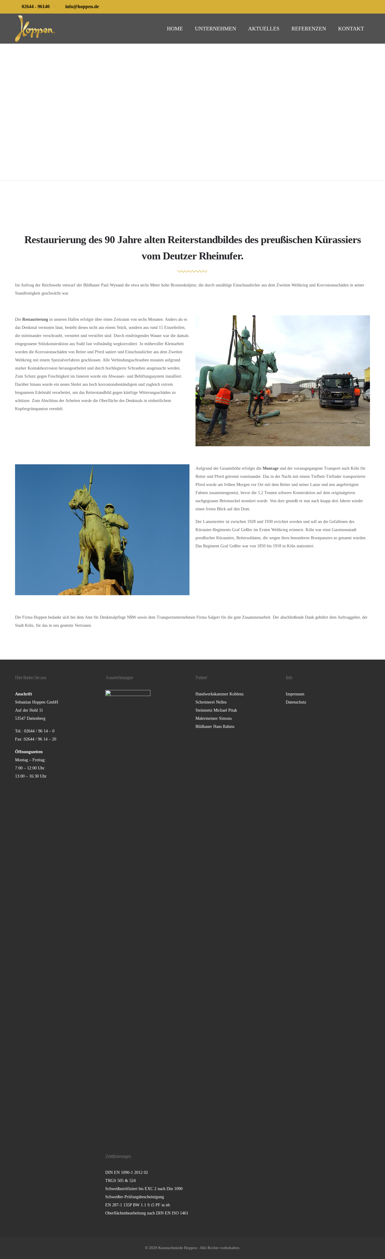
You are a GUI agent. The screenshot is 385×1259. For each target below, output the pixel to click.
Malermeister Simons (214, 718)
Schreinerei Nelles (211, 702)
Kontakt (351, 29)
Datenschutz (296, 702)
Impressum (295, 694)
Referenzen (308, 29)
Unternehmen (215, 29)
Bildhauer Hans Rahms (215, 726)
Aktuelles (263, 29)
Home (175, 29)
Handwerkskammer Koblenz (220, 694)
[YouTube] (363, 6)
